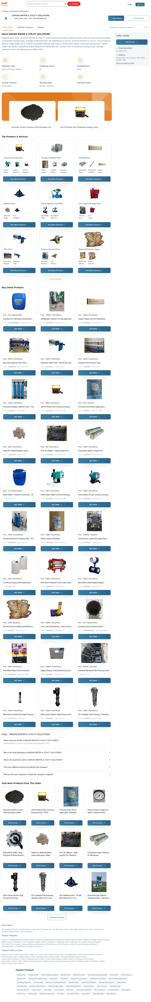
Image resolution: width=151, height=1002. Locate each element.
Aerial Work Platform (88, 982)
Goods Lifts (21, 993)
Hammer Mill (38, 982)
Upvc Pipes (86, 993)
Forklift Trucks (33, 975)
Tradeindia (5, 11)
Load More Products (56, 917)
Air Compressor (100, 990)
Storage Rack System (106, 982)
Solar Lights (126, 990)
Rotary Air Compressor (79, 978)
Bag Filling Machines (73, 986)
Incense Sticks (114, 990)
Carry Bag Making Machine (97, 975)
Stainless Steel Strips (56, 986)
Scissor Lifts (21, 978)
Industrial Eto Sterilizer (98, 978)
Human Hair (21, 975)
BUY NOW (18, 329)
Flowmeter (64, 978)
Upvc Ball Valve (98, 993)
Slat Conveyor (102, 986)
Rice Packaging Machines (118, 978)
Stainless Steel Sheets (37, 986)
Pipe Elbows (111, 993)
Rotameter (53, 978)
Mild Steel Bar (22, 986)
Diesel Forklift (73, 982)
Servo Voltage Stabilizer (49, 975)
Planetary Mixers (23, 990)
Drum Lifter (114, 975)
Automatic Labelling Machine (56, 982)
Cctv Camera (59, 990)
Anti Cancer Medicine (83, 990)
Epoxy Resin (121, 982)
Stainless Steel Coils (47, 993)
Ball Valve (70, 990)
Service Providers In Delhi (125, 63)
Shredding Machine (24, 982)
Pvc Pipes (60, 993)
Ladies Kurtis (36, 990)
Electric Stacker (126, 975)
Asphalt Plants (89, 986)
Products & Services (25, 27)
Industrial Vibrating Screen (38, 978)
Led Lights (47, 990)
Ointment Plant (115, 986)
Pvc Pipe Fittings (73, 993)
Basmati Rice (65, 975)
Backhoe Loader (79, 975)
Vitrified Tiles (32, 993)
